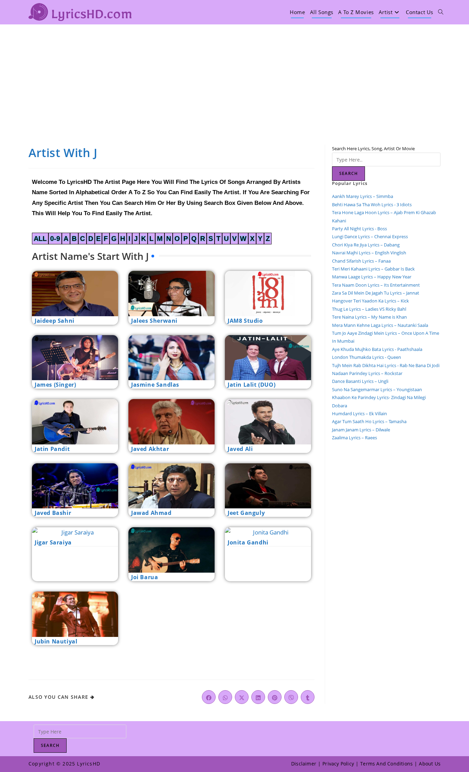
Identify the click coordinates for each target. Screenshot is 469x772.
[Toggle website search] (441, 12)
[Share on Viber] (291, 697)
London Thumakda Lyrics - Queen (366, 357)
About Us (430, 763)
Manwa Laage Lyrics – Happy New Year (371, 277)
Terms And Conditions (386, 763)
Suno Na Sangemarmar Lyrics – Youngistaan (377, 389)
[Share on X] (242, 697)
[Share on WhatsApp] (225, 697)
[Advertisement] (234, 76)
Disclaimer (303, 763)
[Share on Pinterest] (275, 697)
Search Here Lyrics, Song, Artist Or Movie (373, 148)
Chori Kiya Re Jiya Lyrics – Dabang (366, 245)
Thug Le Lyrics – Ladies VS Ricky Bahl (369, 309)
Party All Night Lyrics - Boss (359, 228)
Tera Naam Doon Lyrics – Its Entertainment (376, 285)
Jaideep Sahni (55, 320)
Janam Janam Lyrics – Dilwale (361, 430)
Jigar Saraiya (53, 542)
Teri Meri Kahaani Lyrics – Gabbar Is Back (373, 269)
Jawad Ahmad (151, 513)
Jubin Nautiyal (56, 641)
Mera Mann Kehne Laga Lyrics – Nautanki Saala (380, 325)
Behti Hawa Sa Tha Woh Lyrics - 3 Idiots (372, 204)
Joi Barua (144, 577)
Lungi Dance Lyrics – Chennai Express (370, 236)
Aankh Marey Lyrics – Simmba (362, 196)
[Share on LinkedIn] (258, 697)
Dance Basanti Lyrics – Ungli (360, 381)
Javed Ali (240, 449)
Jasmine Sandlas (155, 384)
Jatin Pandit (52, 449)
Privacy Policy (338, 763)
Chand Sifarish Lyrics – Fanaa (361, 261)
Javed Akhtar (150, 449)
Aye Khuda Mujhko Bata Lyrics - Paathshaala (377, 349)
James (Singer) (55, 384)
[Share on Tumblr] (307, 697)
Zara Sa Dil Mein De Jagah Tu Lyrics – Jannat (375, 293)
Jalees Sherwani (154, 320)
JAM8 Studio (245, 320)
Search (348, 173)
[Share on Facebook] (209, 697)
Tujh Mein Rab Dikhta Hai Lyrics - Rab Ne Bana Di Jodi (385, 365)
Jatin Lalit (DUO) (251, 384)
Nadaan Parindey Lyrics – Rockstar (367, 373)
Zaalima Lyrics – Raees (354, 437)
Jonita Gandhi (248, 542)
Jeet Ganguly (246, 513)
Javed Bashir (53, 513)
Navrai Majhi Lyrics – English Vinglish (369, 253)
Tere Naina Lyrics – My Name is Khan (369, 317)
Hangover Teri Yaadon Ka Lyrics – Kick (371, 301)
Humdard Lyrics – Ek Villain (359, 413)
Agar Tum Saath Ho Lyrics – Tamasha (369, 421)
